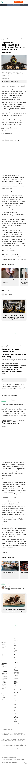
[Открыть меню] (25, 2)
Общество (3, 642)
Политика (3, 426)
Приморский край (4, 701)
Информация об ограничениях (8, 753)
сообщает (7, 212)
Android (15, 721)
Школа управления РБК (16, 712)
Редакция (16, 675)
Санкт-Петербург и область (4, 663)
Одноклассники (17, 642)
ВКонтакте (16, 640)
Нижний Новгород (3, 681)
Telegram (16, 643)
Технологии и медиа (4, 646)
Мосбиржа (14, 748)
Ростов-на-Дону (3, 687)
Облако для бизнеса (16, 687)
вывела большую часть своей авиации (12, 193)
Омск (2, 669)
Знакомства (16, 698)
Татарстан (3, 690)
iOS (15, 719)
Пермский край (3, 684)
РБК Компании (16, 705)
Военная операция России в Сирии (9, 38)
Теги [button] (7, 290)
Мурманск (3, 699)
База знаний (4, 652)
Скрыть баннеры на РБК (16, 652)
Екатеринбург (4, 666)
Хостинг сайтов (16, 694)
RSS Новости (17, 664)
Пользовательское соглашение (8, 757)
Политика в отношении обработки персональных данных (13, 760)
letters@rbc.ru (21, 744)
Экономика (3, 640)
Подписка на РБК (16, 655)
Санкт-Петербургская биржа (10, 749)
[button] (10, 277)
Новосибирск (4, 668)
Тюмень (3, 691)
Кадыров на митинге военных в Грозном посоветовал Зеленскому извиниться (12, 421)
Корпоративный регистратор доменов (16, 691)
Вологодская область (4, 674)
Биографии (3, 650)
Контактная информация (16, 672)
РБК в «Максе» (7, 264)
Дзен (15, 645)
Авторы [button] (3, 290)
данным (6, 239)
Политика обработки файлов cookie (9, 762)
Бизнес (3, 644)
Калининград (4, 676)
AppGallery (16, 723)
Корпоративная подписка (17, 658)
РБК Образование (4, 655)
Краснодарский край (4, 678)
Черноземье (4, 693)
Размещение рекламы (16, 677)
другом (3, 400)
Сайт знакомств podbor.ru (16, 702)
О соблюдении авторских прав (8, 755)
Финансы (3, 649)
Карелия (3, 697)
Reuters (13, 93)
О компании (16, 669)
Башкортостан (4, 671)
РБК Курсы (15, 708)
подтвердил (10, 527)
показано (4, 399)
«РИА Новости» (16, 137)
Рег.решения (16, 697)
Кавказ (2, 695)
